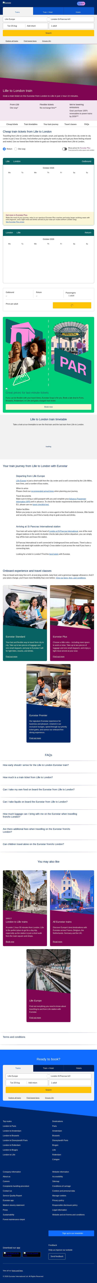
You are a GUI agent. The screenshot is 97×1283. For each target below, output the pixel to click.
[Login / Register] (88, 4)
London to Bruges (10, 1150)
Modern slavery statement (13, 1205)
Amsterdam (57, 1131)
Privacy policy (58, 1200)
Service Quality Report (12, 1196)
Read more (57, 942)
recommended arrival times (42, 491)
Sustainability (8, 1215)
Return (9, 149)
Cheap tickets (12, 124)
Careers (6, 1181)
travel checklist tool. (41, 505)
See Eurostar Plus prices (15, 222)
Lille (54, 1150)
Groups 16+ (46, 41)
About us (6, 1177)
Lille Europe (21, 481)
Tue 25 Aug (12, 26)
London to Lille (9, 1155)
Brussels (56, 1136)
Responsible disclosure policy (64, 1205)
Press (14, 1210)
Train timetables (30, 124)
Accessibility (57, 1177)
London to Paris (9, 1126)
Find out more (11, 657)
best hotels (53, 554)
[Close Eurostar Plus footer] (91, 215)
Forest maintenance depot (14, 1219)
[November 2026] (92, 168)
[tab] (18, 11)
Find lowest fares (30, 41)
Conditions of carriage (61, 1186)
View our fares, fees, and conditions (71, 578)
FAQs (86, 124)
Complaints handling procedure (24, 1186)
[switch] (64, 149)
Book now (10, 942)
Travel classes (70, 124)
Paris (54, 1126)
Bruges (55, 1145)
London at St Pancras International (63, 531)
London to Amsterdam (12, 1131)
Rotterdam (56, 1155)
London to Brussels (11, 1136)
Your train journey (51, 124)
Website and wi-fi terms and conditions (68, 1215)
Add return (31, 26)
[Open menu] (92, 3)
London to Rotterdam (11, 1145)
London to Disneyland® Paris (15, 1140)
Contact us (7, 1191)
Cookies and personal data (63, 1191)
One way (21, 149)
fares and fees (17, 1271)
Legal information (59, 1210)
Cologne (56, 1159)
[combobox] (25, 19)
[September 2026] (5, 168)
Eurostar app (8, 1200)
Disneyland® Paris (60, 1140)
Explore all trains (12, 41)
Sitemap (55, 1181)
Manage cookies (59, 1196)
